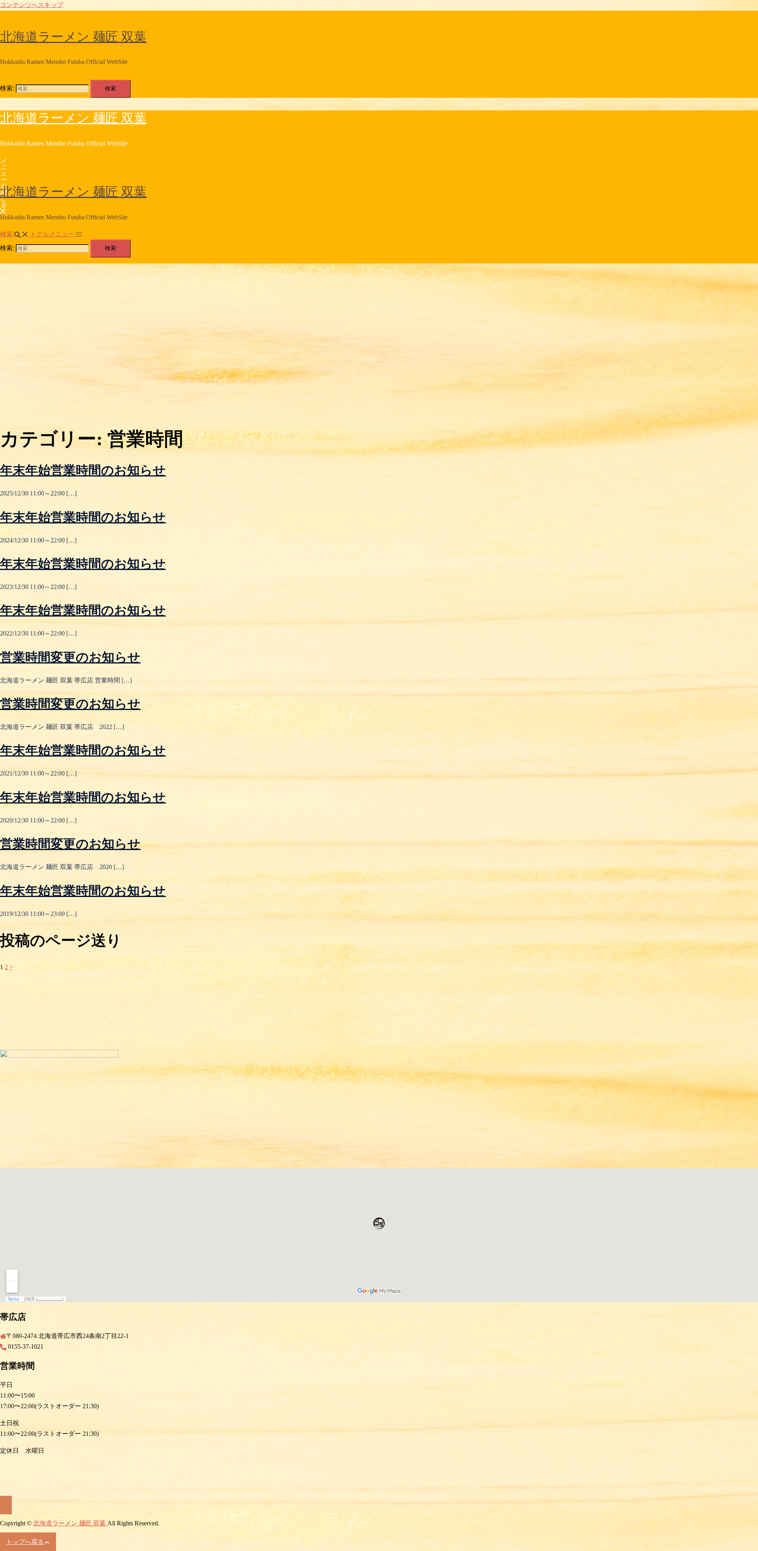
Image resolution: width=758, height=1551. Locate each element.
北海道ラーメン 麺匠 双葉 (73, 37)
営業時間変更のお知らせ (70, 657)
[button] (15, 234)
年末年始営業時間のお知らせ (83, 470)
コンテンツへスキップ (31, 5)
